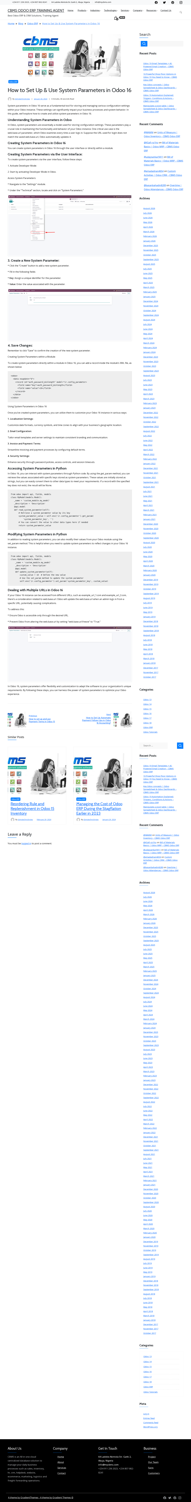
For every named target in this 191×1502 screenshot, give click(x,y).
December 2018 (150, 621)
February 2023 (150, 403)
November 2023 (150, 361)
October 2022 (149, 421)
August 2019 (149, 598)
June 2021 (148, 496)
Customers (154, 1473)
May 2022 (147, 445)
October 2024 (149, 310)
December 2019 (150, 579)
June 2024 (148, 329)
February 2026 (150, 236)
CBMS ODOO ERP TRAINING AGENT (36, 10)
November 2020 (150, 528)
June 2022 (148, 440)
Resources (151, 10)
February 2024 (150, 347)
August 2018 (149, 635)
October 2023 (149, 366)
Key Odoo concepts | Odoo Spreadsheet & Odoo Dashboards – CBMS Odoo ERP (160, 87)
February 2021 (150, 514)
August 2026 (149, 208)
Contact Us (166, 10)
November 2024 (150, 305)
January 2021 (149, 519)
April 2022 (148, 449)
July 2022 (147, 435)
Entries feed (149, 1418)
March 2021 (148, 510)
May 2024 (147, 333)
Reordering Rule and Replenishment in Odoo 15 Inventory (32, 808)
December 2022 (150, 412)
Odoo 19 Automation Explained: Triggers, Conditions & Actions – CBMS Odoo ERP (158, 98)
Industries (95, 10)
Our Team (153, 1462)
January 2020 (149, 575)
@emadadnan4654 (154, 171)
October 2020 (149, 533)
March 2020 (148, 565)
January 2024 (149, 352)
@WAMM (148, 132)
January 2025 (149, 296)
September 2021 (151, 482)
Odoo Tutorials (150, 732)
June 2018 (148, 644)
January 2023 (149, 408)
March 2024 (148, 343)
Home (70, 10)
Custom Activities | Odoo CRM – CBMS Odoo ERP (163, 175)
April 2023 (148, 394)
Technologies (110, 10)
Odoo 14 (147, 704)
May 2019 (147, 612)
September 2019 (151, 593)
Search (144, 34)
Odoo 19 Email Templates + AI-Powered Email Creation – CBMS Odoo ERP (158, 66)
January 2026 (149, 241)
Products (82, 10)
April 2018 (148, 654)
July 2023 (147, 380)
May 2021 (147, 500)
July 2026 (147, 213)
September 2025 (151, 259)
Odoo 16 (147, 713)
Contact (61, 1473)
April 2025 (148, 282)
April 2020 (148, 561)
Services (125, 10)
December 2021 (150, 468)
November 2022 (150, 417)
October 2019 (149, 589)
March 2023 (148, 398)
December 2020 (150, 524)
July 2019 (147, 602)
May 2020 (147, 556)
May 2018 (147, 649)
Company (137, 10)
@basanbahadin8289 (155, 185)
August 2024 (149, 319)
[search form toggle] (180, 12)
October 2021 (149, 477)
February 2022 (150, 459)
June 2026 (148, 217)
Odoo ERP (13, 81)
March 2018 (148, 658)
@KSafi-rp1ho (151, 142)
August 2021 (149, 486)
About (60, 1462)
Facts (151, 1467)
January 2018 (149, 663)
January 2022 (149, 463)
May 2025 (147, 278)
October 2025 (149, 255)
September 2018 (151, 630)
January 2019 (149, 616)
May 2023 (147, 389)
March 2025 (148, 287)
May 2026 (147, 222)
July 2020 (147, 547)
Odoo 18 (147, 722)
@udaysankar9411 (153, 156)
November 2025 (150, 250)
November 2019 (150, 584)
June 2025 (148, 273)
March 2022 (148, 454)
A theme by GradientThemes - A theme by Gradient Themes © (40, 1497)
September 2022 (151, 426)
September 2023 (151, 371)
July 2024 (147, 324)
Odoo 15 (147, 709)
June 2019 (148, 607)
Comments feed (150, 1422)
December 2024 (150, 301)
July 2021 (147, 491)
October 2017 (149, 677)
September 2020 (151, 538)
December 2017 (150, 667)
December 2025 (150, 245)
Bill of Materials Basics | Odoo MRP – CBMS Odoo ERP (161, 146)
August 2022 (149, 431)
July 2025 (147, 268)
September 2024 (151, 315)
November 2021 (150, 473)
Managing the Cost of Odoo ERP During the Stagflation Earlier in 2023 (99, 808)
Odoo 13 (147, 699)
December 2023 (150, 357)
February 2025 (150, 292)
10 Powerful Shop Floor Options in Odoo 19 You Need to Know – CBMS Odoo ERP (160, 77)
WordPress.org (150, 1427)
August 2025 (149, 264)
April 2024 (148, 338)
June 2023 (148, 384)
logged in (26, 843)
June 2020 (148, 552)
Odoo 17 (147, 718)
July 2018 (147, 640)
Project (152, 1456)
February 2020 (150, 570)
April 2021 (148, 505)
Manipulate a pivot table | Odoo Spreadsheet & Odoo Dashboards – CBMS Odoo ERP (160, 108)
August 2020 (149, 542)
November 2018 (150, 626)
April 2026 (148, 227)
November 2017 (150, 672)
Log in (146, 1413)
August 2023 (149, 375)
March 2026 (148, 231)
